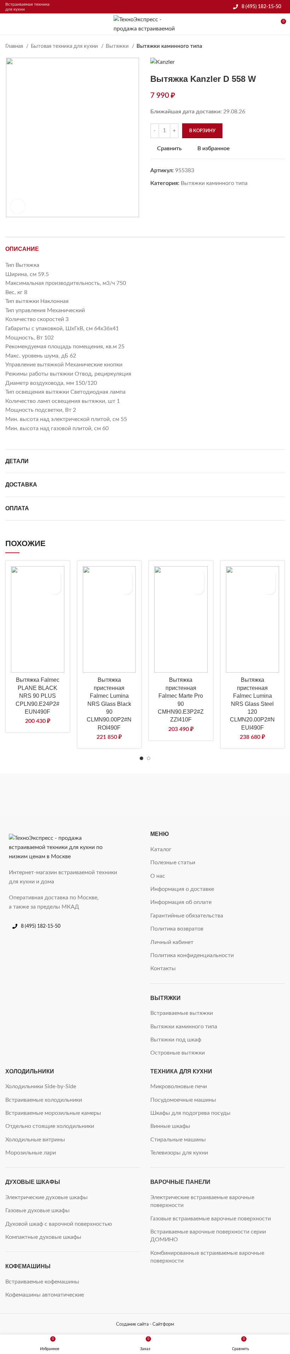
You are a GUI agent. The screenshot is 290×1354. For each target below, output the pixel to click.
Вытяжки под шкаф (175, 1040)
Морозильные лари (30, 1153)
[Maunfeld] (109, 795)
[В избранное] (54, 576)
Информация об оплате (180, 902)
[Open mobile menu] (8, 24)
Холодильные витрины (35, 1139)
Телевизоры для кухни (179, 1153)
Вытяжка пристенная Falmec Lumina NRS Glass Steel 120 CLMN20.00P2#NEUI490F (252, 703)
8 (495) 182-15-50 (261, 6)
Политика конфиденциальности (192, 955)
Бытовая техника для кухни (65, 46)
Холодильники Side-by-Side (40, 1086)
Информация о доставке (182, 889)
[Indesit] (250, 795)
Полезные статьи (172, 862)
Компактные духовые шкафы (43, 1237)
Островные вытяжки (177, 1053)
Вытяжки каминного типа (169, 46)
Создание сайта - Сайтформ (145, 1324)
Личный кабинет (171, 942)
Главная (14, 46)
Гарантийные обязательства (186, 915)
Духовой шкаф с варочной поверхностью (58, 1224)
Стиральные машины (178, 1139)
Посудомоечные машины (183, 1100)
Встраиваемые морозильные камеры (53, 1113)
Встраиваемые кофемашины (42, 1282)
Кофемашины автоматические (44, 1295)
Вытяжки (118, 46)
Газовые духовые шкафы (37, 1210)
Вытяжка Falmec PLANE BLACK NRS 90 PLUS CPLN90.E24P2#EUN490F (37, 696)
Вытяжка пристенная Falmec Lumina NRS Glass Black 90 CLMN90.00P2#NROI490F (109, 703)
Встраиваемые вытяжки (181, 1013)
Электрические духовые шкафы (46, 1197)
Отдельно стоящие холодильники (49, 1126)
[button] (54, 588)
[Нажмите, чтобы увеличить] (18, 206)
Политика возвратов (176, 929)
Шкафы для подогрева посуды (190, 1113)
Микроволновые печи (178, 1086)
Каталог (161, 849)
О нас (157, 876)
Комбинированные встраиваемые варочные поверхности (207, 1257)
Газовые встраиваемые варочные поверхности (210, 1218)
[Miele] (39, 795)
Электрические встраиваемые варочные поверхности (202, 1201)
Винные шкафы (170, 1126)
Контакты (163, 968)
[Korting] (180, 795)
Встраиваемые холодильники (43, 1100)
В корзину (202, 131)
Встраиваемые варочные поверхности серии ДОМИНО (208, 1235)
